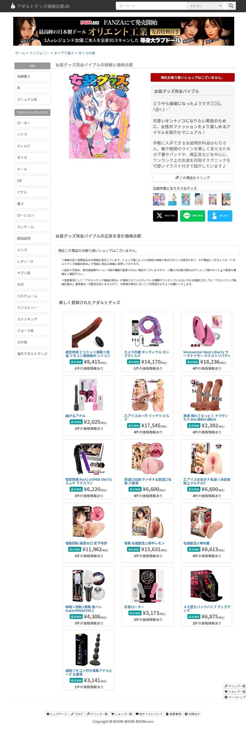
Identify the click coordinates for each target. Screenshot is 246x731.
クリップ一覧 (99, 714)
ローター (24, 122)
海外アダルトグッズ (32, 353)
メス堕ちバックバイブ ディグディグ (207, 608)
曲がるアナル (75, 415)
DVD (20, 284)
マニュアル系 (27, 99)
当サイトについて (150, 714)
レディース (25, 261)
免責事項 (175, 714)
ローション (25, 215)
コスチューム (27, 296)
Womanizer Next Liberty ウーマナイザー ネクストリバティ (207, 354)
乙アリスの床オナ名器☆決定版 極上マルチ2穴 (206, 481)
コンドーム (25, 226)
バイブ (22, 134)
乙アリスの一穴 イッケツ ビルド (146, 417)
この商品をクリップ (194, 177)
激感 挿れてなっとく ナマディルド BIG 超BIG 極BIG (205, 417)
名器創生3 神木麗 (196, 543)
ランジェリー (27, 307)
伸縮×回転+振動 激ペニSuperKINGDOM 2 (83, 608)
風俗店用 (24, 238)
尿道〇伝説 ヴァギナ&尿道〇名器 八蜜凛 (148, 481)
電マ (20, 203)
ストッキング (27, 319)
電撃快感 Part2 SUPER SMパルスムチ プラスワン (88, 481)
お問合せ (194, 714)
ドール (22, 169)
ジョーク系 (25, 330)
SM (19, 180)
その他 (22, 342)
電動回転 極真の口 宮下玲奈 (86, 543)
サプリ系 (24, 272)
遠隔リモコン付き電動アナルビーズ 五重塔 (88, 672)
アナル (22, 192)
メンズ (22, 249)
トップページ (58, 714)
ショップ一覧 (123, 714)
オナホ (22, 157)
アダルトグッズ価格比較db (43, 6)
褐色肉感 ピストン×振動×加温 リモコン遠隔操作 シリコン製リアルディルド (88, 356)
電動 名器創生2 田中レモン (144, 543)
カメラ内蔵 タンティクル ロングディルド (146, 354)
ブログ (78, 714)
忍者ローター (134, 606)
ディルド (23, 146)
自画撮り (24, 76)
